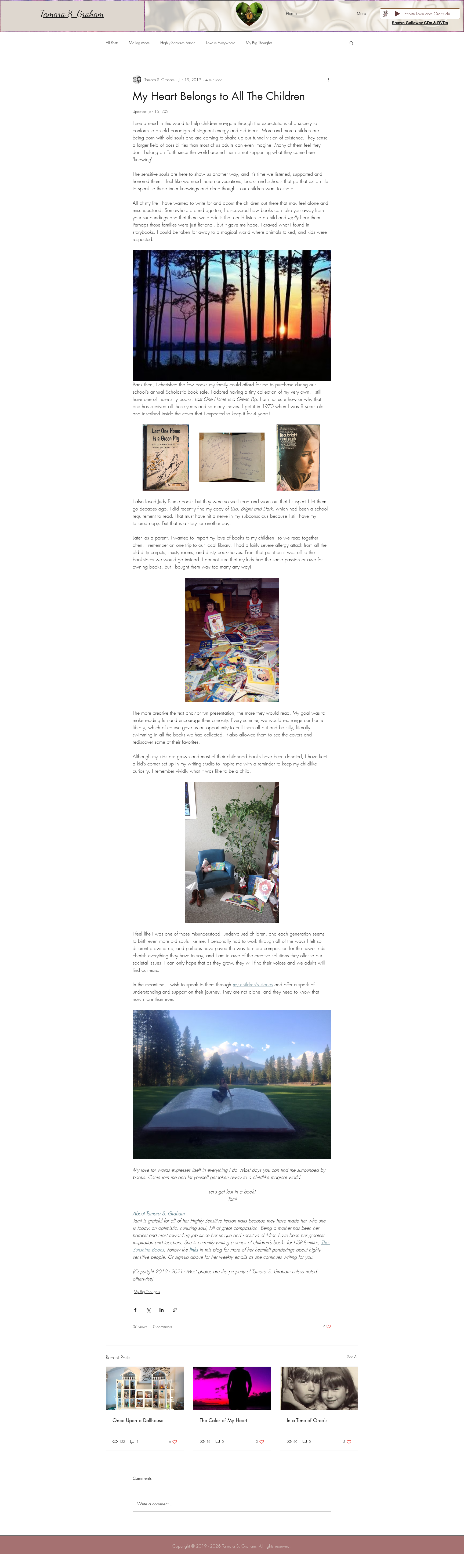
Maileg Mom (139, 42)
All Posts (112, 42)
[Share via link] (174, 1309)
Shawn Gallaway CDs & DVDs (420, 22)
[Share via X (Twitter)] (148, 1309)
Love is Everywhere (220, 42)
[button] (351, 43)
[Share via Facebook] (135, 1309)
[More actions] (328, 79)
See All (352, 1356)
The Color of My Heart (223, 1420)
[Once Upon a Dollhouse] (145, 1388)
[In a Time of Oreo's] (319, 1388)
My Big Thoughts (259, 42)
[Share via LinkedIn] (161, 1309)
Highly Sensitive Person (177, 42)
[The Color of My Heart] (232, 1388)
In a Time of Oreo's (307, 1420)
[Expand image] (166, 458)
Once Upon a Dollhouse (138, 1420)
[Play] (397, 13)
